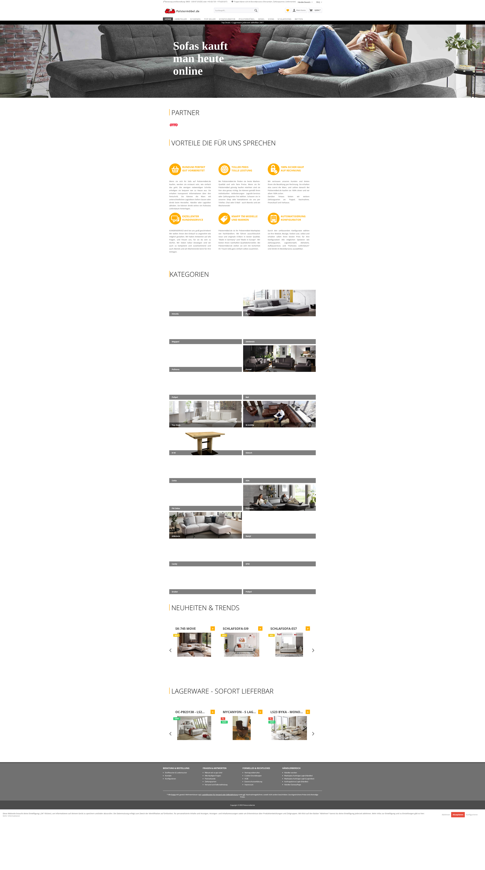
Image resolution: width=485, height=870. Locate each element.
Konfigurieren (170, 779)
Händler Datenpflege (292, 784)
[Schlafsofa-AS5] (241, 645)
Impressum (249, 784)
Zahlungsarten (210, 781)
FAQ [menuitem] (318, 2)
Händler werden (290, 772)
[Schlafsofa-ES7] (194, 645)
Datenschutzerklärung (253, 781)
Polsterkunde (210, 779)
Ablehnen (446, 814)
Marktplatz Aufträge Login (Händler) (298, 776)
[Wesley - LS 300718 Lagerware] (241, 728)
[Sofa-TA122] (289, 645)
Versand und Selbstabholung (216, 784)
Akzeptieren (458, 814)
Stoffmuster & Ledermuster (176, 772)
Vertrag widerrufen (252, 772)
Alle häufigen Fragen (213, 776)
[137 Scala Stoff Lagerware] (289, 728)
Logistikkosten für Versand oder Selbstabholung (220, 794)
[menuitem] (236, 10)
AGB (246, 779)
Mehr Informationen (11, 816)
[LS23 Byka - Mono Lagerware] (194, 728)
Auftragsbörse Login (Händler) (296, 781)
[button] (242, 95)
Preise (173, 794)
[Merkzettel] (287, 10)
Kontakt (168, 776)
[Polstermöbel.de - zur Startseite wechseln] (183, 11)
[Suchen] (256, 10)
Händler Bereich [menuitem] (304, 2)
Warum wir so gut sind (213, 772)
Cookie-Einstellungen (253, 776)
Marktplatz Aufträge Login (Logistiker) (299, 779)
